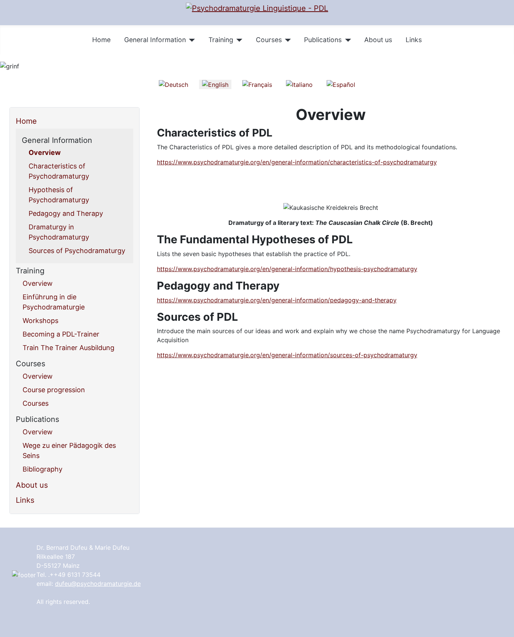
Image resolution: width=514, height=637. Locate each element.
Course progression (54, 390)
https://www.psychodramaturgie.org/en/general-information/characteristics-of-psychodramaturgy (297, 162)
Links (414, 40)
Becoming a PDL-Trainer (61, 334)
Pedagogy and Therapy (66, 213)
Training (220, 40)
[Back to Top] (504, 627)
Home (101, 40)
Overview (45, 152)
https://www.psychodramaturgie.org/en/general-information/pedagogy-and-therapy (277, 300)
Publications (323, 40)
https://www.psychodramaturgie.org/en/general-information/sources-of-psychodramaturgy (287, 355)
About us (378, 40)
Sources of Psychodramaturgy (77, 251)
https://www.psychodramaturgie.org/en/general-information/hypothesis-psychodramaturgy (287, 269)
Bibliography (42, 469)
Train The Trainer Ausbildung (68, 348)
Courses (269, 40)
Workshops (40, 321)
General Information (155, 40)
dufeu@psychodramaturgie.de (98, 583)
